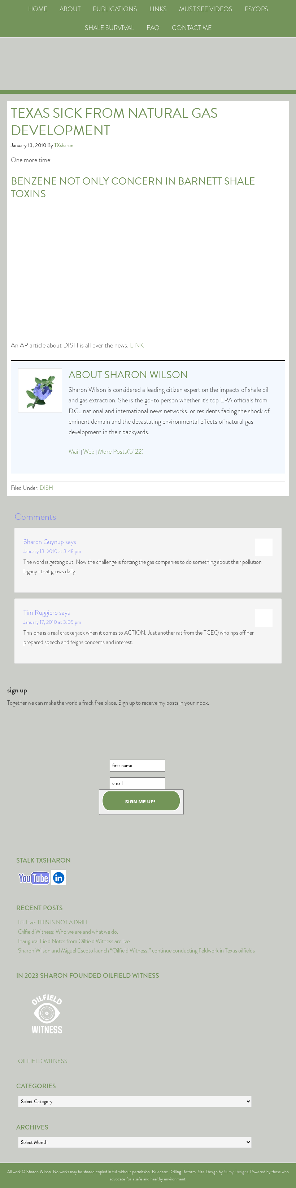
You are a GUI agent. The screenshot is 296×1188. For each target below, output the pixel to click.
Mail (74, 451)
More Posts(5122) (121, 451)
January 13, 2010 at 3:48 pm (52, 551)
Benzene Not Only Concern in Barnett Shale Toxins (133, 187)
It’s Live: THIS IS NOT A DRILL (53, 922)
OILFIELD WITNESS (43, 1061)
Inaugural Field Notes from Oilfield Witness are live (74, 941)
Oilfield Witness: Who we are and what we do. (68, 932)
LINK (137, 345)
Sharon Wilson (146, 374)
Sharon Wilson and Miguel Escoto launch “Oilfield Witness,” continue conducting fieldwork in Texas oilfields (136, 950)
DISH (46, 488)
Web (89, 451)
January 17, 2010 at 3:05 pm (52, 622)
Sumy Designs (236, 1171)
